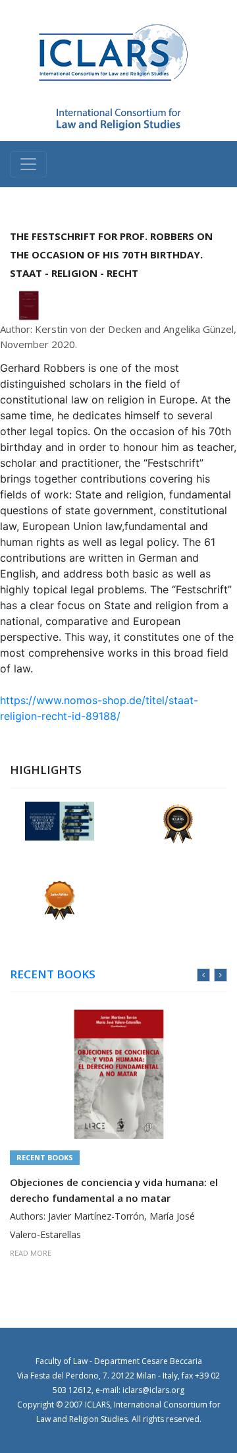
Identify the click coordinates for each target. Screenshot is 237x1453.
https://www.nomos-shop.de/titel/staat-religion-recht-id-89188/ (99, 708)
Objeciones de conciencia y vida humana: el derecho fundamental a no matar (114, 1189)
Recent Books (44, 1157)
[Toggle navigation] (28, 164)
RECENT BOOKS (52, 974)
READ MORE (30, 1253)
